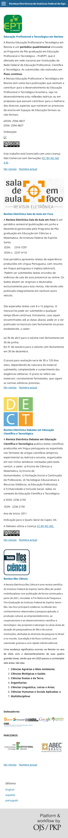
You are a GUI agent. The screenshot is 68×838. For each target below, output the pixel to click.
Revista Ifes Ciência (16, 578)
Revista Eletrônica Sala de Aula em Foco (28, 214)
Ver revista (10, 169)
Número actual (28, 169)
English (10, 789)
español (10, 795)
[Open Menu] (3, 3)
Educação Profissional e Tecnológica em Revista (33, 36)
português (11, 800)
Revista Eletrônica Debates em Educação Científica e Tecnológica (29, 431)
